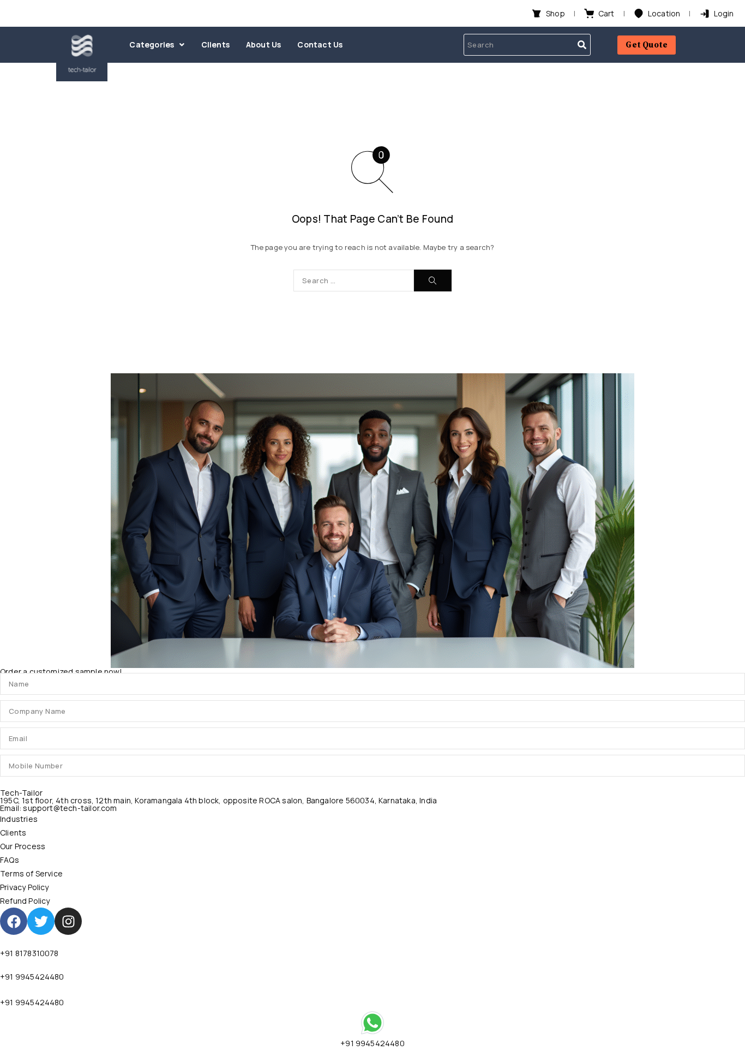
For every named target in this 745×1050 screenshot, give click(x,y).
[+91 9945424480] (372, 1022)
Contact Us (320, 44)
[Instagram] (68, 921)
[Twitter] (41, 921)
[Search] (433, 280)
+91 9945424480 (32, 976)
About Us (263, 44)
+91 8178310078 (29, 953)
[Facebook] (13, 921)
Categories (151, 44)
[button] (157, 45)
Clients (215, 44)
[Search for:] (353, 280)
